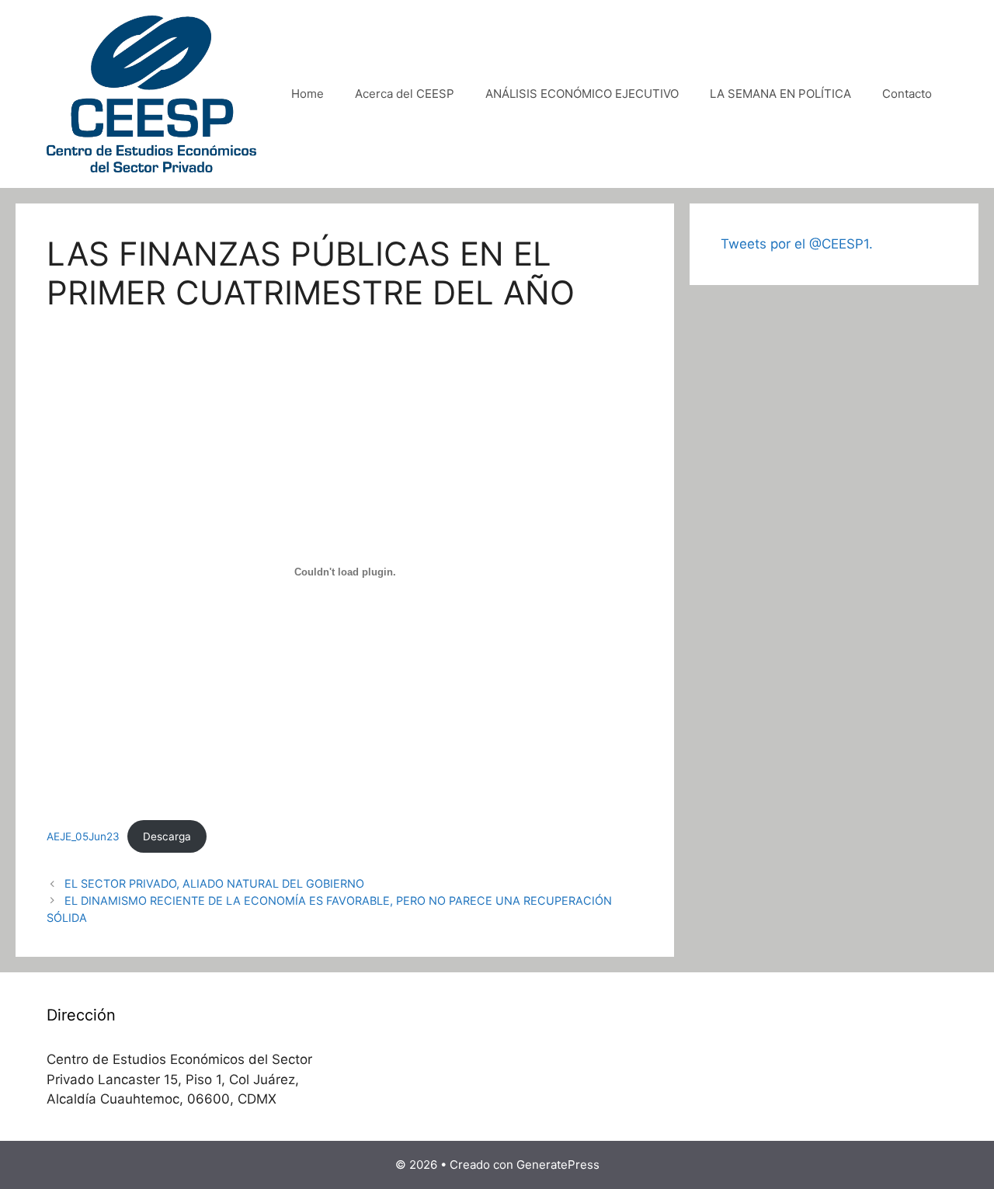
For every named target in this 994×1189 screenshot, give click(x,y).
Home (307, 93)
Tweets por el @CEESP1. (797, 244)
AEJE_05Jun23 (83, 836)
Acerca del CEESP (404, 93)
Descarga (167, 836)
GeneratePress (558, 1164)
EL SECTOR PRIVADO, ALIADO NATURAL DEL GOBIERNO (214, 883)
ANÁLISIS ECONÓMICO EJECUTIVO (582, 93)
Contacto (907, 93)
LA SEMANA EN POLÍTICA (780, 93)
